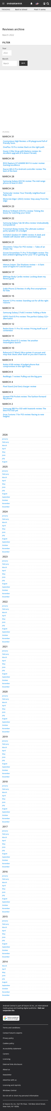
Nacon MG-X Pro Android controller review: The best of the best (24, 170)
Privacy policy (8, 1038)
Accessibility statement (12, 1048)
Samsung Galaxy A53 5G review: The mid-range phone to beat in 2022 (24, 182)
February (5, 442)
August (4, 462)
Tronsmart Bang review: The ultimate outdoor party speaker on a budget (23, 230)
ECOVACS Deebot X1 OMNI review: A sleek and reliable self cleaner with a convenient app (24, 236)
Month (5, 59)
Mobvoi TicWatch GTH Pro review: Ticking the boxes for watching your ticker (23, 212)
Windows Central (9, 1090)
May (3, 452)
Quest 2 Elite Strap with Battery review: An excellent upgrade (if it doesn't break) (22, 152)
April (4, 449)
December (6, 507)
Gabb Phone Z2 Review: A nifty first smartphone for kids (24, 289)
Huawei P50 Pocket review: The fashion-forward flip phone (24, 397)
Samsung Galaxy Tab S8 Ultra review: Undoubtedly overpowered (26, 224)
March (4, 445)
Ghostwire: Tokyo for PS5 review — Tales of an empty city (24, 248)
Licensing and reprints (12, 1085)
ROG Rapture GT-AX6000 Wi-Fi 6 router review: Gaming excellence (24, 164)
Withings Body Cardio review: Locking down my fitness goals (24, 277)
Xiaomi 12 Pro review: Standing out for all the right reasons (25, 301)
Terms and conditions (11, 1028)
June (3, 455)
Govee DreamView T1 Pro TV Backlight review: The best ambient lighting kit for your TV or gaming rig (25, 253)
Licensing (6, 1059)
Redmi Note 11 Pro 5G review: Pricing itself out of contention (25, 329)
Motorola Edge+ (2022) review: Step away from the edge (25, 200)
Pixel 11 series (40, 9)
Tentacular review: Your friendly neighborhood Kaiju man (24, 194)
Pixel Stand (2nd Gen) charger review (19, 386)
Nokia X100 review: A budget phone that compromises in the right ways (21, 365)
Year (4, 48)
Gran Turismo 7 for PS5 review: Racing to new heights (23, 415)
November (6, 503)
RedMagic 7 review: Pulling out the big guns (22, 376)
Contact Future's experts (12, 1033)
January (5, 439)
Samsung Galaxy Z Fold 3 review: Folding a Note (24, 312)
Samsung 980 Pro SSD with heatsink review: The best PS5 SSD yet (24, 409)
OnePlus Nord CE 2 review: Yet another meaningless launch (20, 341)
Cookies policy (8, 1043)
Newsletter (7, 1075)
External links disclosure (12, 1064)
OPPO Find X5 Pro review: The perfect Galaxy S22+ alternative (25, 317)
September (6, 497)
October (5, 500)
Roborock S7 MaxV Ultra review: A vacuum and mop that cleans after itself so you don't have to (24, 353)
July (3, 458)
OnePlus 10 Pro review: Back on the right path (23, 147)
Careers (6, 1054)
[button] (48, 3)
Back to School (21, 9)
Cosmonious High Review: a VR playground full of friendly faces (25, 142)
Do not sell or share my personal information (21, 1095)
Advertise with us (10, 1080)
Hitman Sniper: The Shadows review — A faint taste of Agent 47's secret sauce (23, 265)
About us (6, 1069)
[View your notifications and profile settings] (31, 3)
